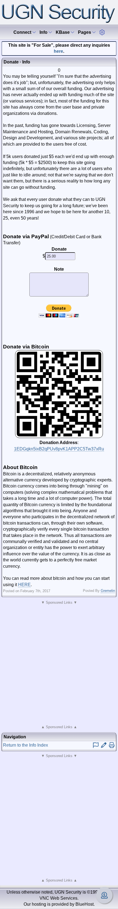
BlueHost (84, 904)
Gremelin (108, 591)
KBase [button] (63, 32)
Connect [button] (22, 32)
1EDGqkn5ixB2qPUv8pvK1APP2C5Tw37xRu (59, 449)
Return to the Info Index (25, 745)
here (58, 51)
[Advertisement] (59, 665)
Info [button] (44, 32)
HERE (24, 584)
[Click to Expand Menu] (102, 32)
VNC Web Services (58, 898)
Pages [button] (85, 32)
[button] (102, 32)
